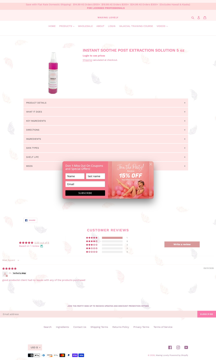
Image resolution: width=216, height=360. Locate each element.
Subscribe (85, 193)
